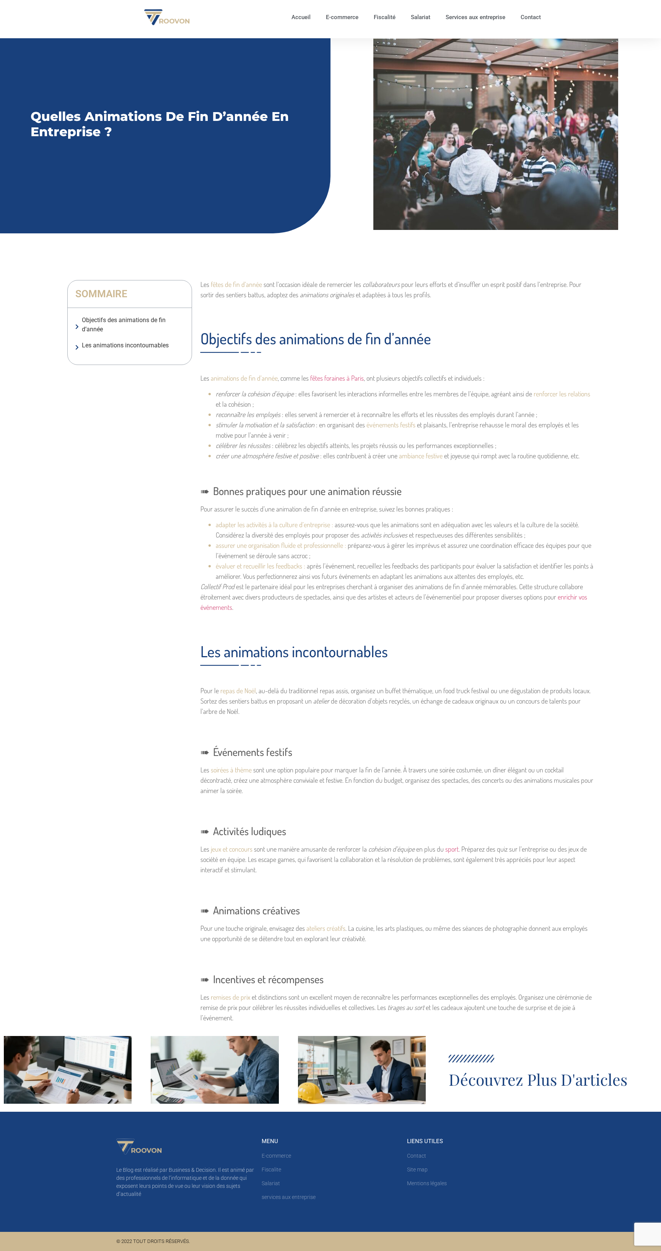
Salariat (420, 17)
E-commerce (342, 17)
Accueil (301, 17)
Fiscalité (385, 17)
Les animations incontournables (126, 345)
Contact (531, 17)
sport (451, 849)
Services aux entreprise (475, 17)
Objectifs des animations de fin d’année (124, 324)
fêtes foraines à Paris (337, 378)
